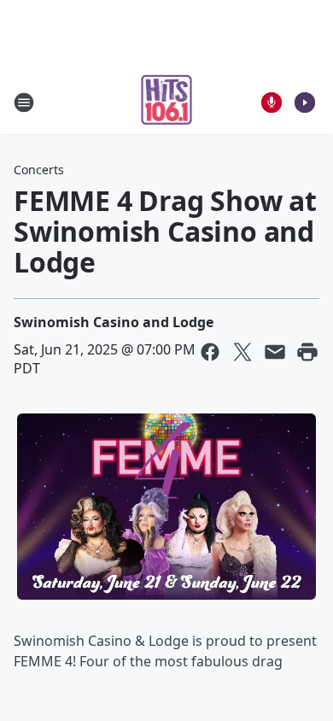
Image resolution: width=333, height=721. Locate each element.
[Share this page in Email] (275, 352)
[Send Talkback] (271, 102)
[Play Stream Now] (305, 102)
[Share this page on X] (242, 352)
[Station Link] (167, 102)
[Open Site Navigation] (24, 102)
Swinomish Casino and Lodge (113, 322)
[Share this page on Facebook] (210, 352)
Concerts (39, 169)
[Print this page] (307, 352)
